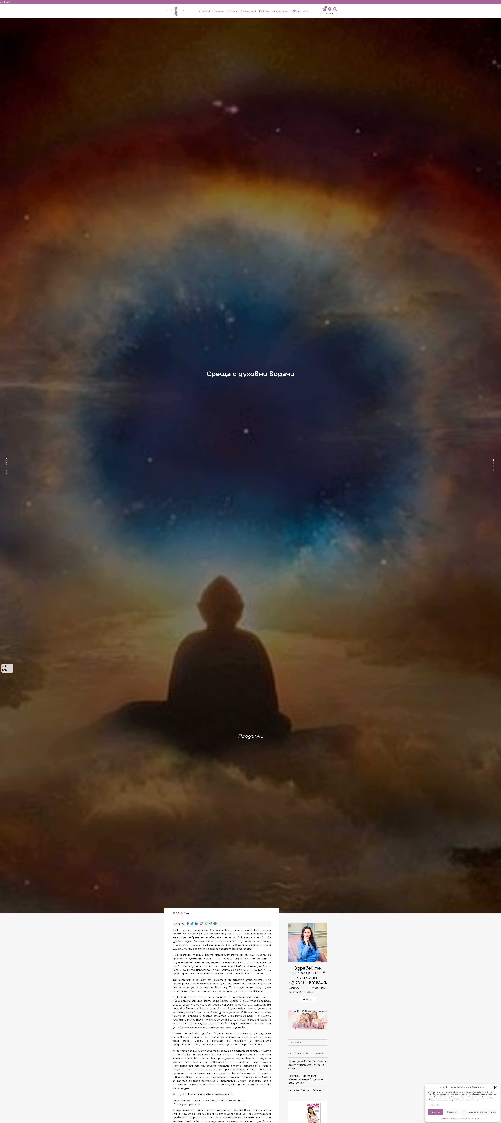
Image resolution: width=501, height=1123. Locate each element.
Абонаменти (248, 11)
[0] (324, 9)
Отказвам (452, 1112)
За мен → (308, 999)
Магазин (219, 11)
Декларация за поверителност (471, 1118)
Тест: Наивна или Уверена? (305, 1090)
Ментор (264, 11)
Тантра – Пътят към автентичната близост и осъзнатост (305, 1079)
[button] (495, 1087)
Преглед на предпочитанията (479, 1112)
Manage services (434, 1105)
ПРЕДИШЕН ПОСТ (7, 465)
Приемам (435, 1112)
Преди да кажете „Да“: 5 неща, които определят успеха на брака (307, 1065)
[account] (329, 11)
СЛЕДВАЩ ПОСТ (493, 465)
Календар (232, 11)
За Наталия (204, 11)
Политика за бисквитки (450, 1118)
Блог (305, 11)
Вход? (7, 2)
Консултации (279, 11)
